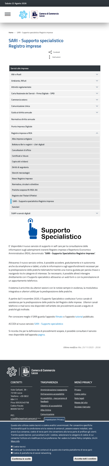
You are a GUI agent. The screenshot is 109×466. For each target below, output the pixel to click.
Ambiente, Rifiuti (18, 80)
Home (11, 32)
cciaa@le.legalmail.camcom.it (24, 418)
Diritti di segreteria (20, 167)
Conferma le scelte (21, 459)
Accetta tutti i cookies (85, 459)
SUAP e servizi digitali (20, 213)
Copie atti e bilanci (20, 161)
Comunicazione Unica (20, 106)
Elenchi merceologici (21, 172)
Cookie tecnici (19, 446)
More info (15, 441)
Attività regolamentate (21, 87)
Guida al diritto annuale (21, 112)
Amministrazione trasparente (54, 389)
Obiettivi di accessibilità (51, 405)
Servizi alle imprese (19, 68)
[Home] (39, 15)
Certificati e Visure (20, 155)
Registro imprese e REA (21, 133)
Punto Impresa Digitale (21, 126)
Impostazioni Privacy (54, 419)
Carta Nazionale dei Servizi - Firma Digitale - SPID (32, 93)
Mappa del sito (80, 402)
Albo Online (46, 410)
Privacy (77, 389)
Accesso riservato (82, 406)
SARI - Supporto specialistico (48, 324)
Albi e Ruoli (16, 74)
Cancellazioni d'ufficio (21, 150)
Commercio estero (19, 99)
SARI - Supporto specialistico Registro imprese (33, 201)
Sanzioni (15, 206)
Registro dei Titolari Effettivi (24, 195)
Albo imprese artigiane (22, 138)
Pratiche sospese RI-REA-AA (24, 189)
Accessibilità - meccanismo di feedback (54, 400)
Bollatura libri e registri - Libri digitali (28, 144)
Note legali (79, 398)
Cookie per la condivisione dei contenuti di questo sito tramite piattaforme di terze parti (52, 449)
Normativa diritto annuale (23, 119)
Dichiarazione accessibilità (52, 394)
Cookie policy (80, 394)
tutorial (79, 316)
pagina (41, 334)
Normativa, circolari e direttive (25, 184)
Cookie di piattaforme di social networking (32, 453)
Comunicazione (47, 414)
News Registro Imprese (22, 178)
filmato (59, 316)
